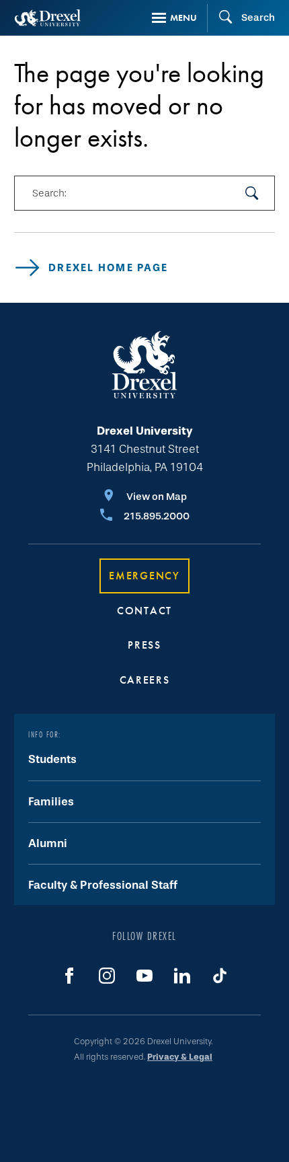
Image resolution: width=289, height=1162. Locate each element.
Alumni (47, 843)
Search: (49, 193)
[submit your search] (252, 193)
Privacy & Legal (179, 1057)
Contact (144, 611)
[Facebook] (69, 976)
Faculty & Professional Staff (102, 885)
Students (52, 759)
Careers (145, 680)
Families (51, 802)
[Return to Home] (47, 17)
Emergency (144, 576)
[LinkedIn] (182, 976)
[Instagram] (107, 976)
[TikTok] (220, 976)
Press (144, 645)
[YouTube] (144, 976)
